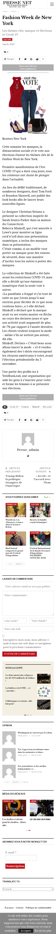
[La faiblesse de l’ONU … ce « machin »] (44, 692)
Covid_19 (14, 407)
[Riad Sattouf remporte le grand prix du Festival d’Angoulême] (16, 538)
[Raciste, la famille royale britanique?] (40, 510)
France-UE (12, 504)
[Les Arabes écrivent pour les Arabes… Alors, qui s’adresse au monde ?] (14, 808)
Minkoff (35, 407)
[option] (28, 693)
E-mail (10, 852)
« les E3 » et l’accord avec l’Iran (42, 479)
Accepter (26, 930)
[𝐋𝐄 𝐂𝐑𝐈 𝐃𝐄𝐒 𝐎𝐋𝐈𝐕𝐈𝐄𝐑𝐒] (42, 808)
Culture (7, 39)
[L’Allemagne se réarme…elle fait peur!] (44, 705)
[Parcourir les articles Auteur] (28, 439)
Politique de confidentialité (38, 908)
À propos (9, 908)
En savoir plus (43, 931)
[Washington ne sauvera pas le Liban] (9, 738)
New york (47, 407)
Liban (33, 801)
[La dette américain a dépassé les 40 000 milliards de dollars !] (44, 679)
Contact (19, 908)
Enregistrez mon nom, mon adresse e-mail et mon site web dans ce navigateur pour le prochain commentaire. (27, 643)
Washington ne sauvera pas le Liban (35, 733)
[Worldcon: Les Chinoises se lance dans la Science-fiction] (16, 510)
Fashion (25, 407)
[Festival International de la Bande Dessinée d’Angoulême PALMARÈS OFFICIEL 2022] (40, 538)
